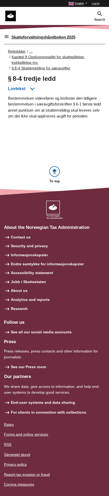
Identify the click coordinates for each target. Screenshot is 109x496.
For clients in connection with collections (48, 412)
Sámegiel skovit (17, 454)
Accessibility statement (32, 273)
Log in (95, 3)
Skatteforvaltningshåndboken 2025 (43, 37)
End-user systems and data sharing (43, 402)
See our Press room (28, 367)
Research (19, 308)
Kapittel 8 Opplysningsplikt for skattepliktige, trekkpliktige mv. (48, 60)
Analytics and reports (30, 299)
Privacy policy (15, 464)
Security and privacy (29, 246)
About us (19, 290)
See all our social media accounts (41, 332)
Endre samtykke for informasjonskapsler (47, 264)
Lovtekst (16, 88)
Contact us (21, 237)
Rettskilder (17, 51)
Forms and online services (26, 434)
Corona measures (19, 484)
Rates (9, 424)
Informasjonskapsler (29, 255)
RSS (7, 444)
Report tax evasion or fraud (27, 474)
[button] (78, 3)
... (31, 51)
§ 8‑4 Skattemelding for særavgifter (41, 68)
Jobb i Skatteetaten (28, 282)
